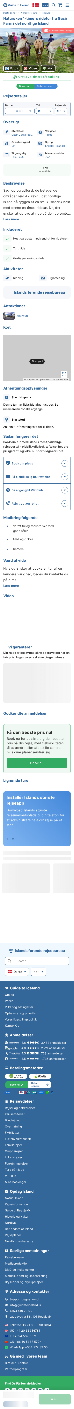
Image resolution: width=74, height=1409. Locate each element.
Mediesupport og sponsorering (26, 1276)
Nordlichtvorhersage (19, 1241)
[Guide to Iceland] (16, 5)
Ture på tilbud (14, 1169)
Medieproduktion (16, 1263)
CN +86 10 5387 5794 (26, 1341)
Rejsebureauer (15, 1257)
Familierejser (13, 1145)
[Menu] (67, 5)
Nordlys (10, 1222)
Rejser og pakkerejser (20, 1108)
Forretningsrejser (16, 1163)
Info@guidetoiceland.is (25, 1305)
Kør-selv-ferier (14, 1114)
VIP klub (10, 1175)
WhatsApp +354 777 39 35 (29, 1347)
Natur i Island (14, 1198)
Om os (9, 994)
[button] (37, 50)
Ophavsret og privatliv (20, 1013)
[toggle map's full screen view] (64, 374)
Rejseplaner (13, 1235)
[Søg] (54, 5)
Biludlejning (13, 1120)
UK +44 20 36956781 (25, 1330)
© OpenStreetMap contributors (52, 379)
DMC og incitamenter (19, 1269)
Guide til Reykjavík (17, 1210)
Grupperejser (14, 1151)
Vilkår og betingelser (19, 1007)
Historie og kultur (17, 1216)
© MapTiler (29, 379)
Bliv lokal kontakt (17, 1363)
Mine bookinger (15, 1182)
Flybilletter (12, 1132)
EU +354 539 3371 (23, 1336)
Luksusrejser (13, 1157)
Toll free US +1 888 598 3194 (30, 1325)
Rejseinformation (16, 1204)
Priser (9, 1001)
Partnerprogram (16, 1369)
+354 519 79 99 (20, 1310)
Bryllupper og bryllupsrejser (24, 1282)
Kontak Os (12, 1025)
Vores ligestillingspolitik (21, 1019)
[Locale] (35, 5)
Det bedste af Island (19, 1229)
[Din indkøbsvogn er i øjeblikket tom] (60, 5)
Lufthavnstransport (18, 1138)
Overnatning (13, 1126)
